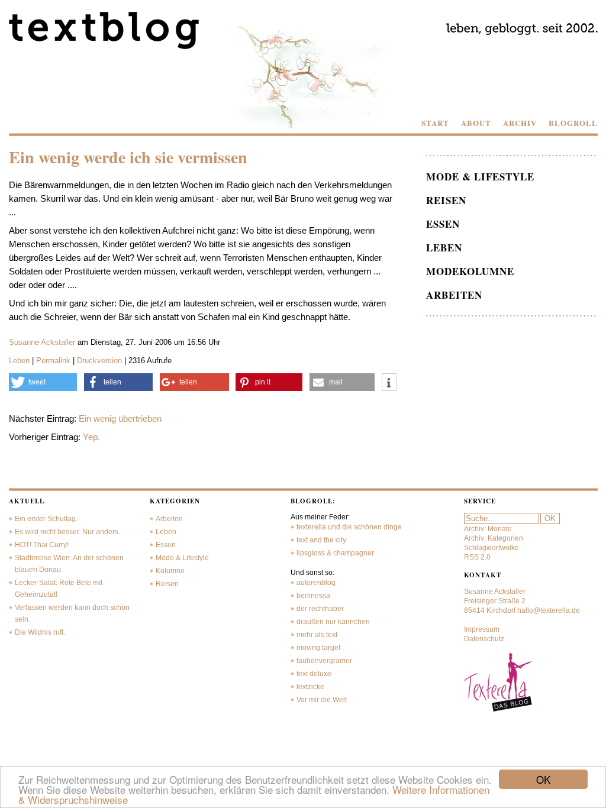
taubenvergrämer (324, 661)
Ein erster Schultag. (46, 519)
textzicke (310, 687)
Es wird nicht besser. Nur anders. (67, 532)
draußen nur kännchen (333, 622)
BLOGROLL (573, 123)
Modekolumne (470, 271)
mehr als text (316, 635)
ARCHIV (520, 123)
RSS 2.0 (477, 557)
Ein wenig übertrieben (120, 418)
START (435, 123)
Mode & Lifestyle (480, 176)
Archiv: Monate (488, 529)
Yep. (91, 437)
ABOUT (476, 123)
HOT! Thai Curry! (42, 545)
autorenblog (316, 582)
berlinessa (313, 596)
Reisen (446, 200)
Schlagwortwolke (491, 548)
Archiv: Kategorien (493, 538)
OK (543, 779)
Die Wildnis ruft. (40, 632)
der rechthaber (320, 609)
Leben (19, 360)
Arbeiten (454, 294)
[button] (43, 382)
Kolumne (170, 571)
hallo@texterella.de (548, 610)
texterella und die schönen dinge (349, 527)
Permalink (53, 360)
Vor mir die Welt (321, 700)
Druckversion (99, 360)
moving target (318, 648)
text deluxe (313, 674)
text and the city (321, 540)
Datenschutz (484, 639)
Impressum (481, 629)
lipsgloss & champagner (335, 553)
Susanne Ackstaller (42, 342)
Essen (443, 223)
